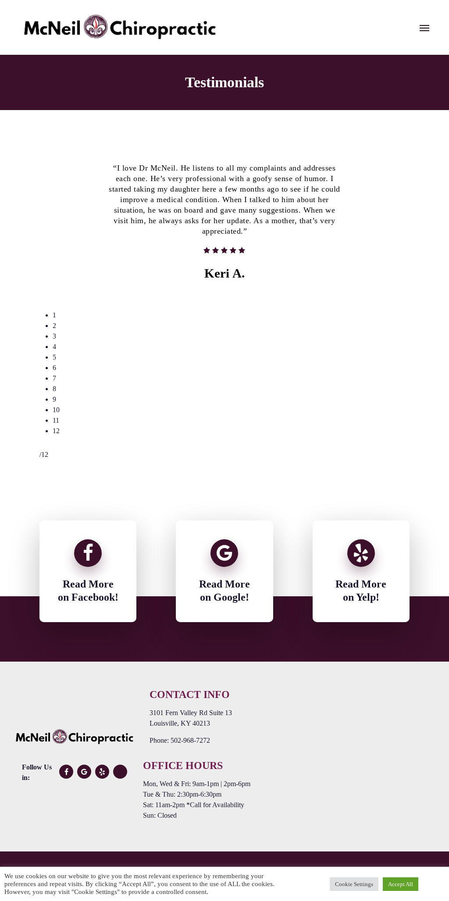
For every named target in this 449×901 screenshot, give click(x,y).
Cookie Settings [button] (354, 884)
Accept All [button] (400, 884)
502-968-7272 (190, 740)
